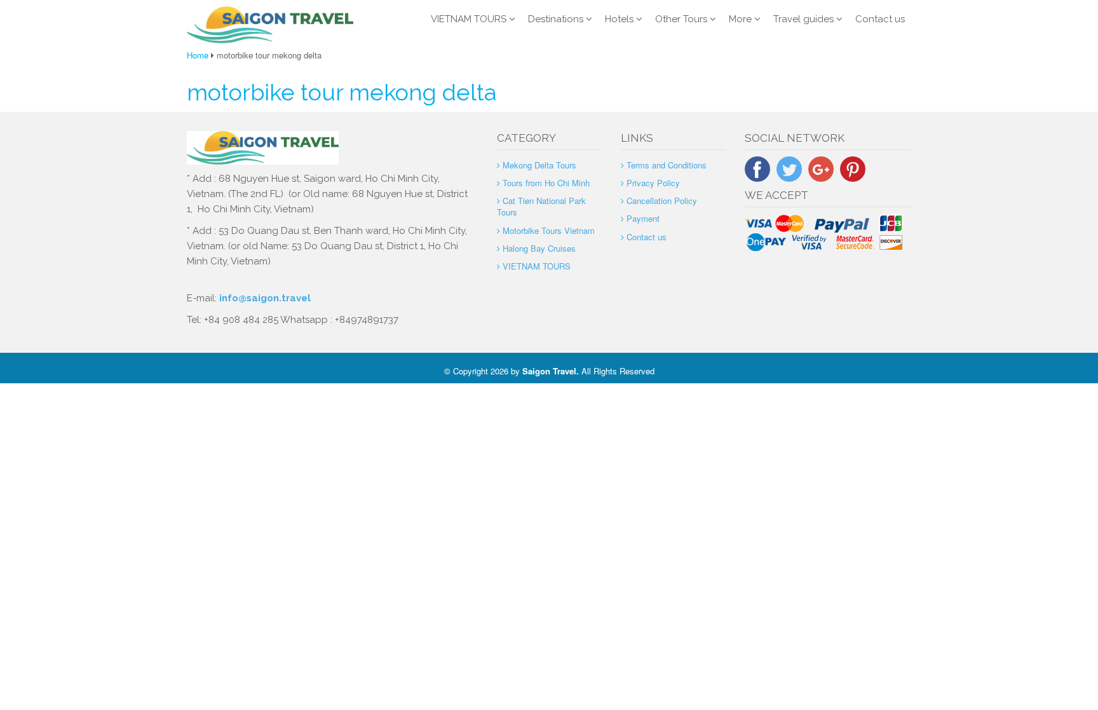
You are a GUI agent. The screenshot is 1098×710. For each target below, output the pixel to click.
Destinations (555, 19)
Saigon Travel (549, 371)
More (740, 19)
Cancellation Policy (662, 201)
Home (197, 55)
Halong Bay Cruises (539, 248)
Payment (643, 218)
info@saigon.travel (264, 298)
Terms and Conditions (667, 165)
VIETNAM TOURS (468, 19)
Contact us (880, 19)
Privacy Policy (653, 183)
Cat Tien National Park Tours (541, 206)
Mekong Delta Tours (539, 165)
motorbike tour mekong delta (341, 92)
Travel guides (803, 19)
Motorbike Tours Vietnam (549, 230)
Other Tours (681, 19)
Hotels (619, 19)
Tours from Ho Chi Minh (546, 183)
